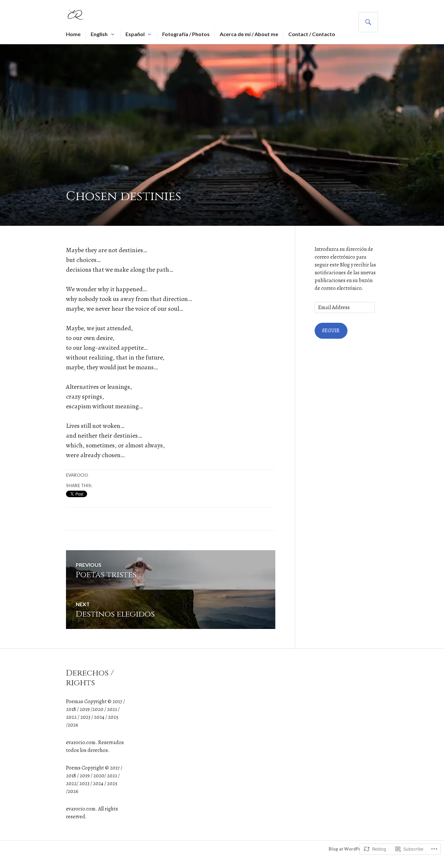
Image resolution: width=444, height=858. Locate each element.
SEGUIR (331, 330)
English (99, 34)
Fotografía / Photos (186, 34)
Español (135, 34)
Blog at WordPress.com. (353, 848)
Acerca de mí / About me (249, 34)
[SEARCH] (368, 22)
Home (73, 34)
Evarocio (77, 475)
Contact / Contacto (311, 34)
